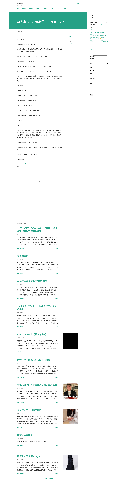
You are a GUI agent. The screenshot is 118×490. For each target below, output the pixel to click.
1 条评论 (21, 427)
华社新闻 (24, 8)
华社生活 (38, 8)
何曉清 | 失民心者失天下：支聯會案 (97, 37)
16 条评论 (22, 377)
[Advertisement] (38, 207)
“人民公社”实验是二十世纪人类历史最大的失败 (37, 308)
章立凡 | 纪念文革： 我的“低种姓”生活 (98, 35)
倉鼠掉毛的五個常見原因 (29, 410)
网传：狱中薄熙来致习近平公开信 (33, 359)
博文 (92, 15)
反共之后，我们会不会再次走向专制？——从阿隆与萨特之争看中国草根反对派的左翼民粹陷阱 (99, 41)
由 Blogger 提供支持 (48, 478)
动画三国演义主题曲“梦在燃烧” (32, 281)
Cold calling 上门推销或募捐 (31, 334)
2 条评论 (21, 273)
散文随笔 (31, 8)
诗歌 (58, 8)
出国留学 (64, 8)
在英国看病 (22, 255)
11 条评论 (22, 402)
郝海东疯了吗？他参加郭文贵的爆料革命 (37, 384)
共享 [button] (70, 36)
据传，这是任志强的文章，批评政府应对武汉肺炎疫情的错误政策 (37, 229)
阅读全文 (56, 248)
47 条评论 (22, 248)
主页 (18, 8)
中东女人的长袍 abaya (28, 456)
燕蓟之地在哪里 (25, 435)
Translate (102, 24)
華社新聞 (20, 3)
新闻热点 (52, 8)
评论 (92, 17)
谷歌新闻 (92, 29)
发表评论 (22, 298)
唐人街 (70, 43)
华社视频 (92, 48)
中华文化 (45, 8)
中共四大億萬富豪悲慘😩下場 (96, 38)
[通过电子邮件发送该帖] (25, 164)
